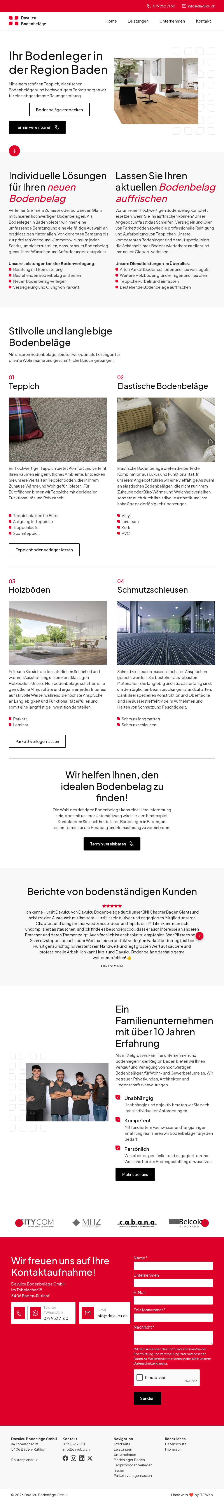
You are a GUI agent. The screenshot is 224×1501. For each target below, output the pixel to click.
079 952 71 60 (74, 1444)
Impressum (173, 1449)
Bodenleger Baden (129, 1459)
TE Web (206, 1494)
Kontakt (203, 20)
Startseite (122, 1444)
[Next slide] (205, 1223)
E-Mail (140, 1292)
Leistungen (138, 20)
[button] (24, 936)
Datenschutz (175, 1444)
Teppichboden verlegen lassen (44, 549)
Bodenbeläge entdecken (59, 109)
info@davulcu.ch (76, 1449)
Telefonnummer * (150, 1309)
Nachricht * (144, 1327)
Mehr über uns (135, 1174)
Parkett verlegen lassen (37, 741)
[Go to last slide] (19, 1223)
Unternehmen (172, 20)
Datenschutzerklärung (150, 1363)
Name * (141, 1257)
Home (111, 20)
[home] (27, 21)
